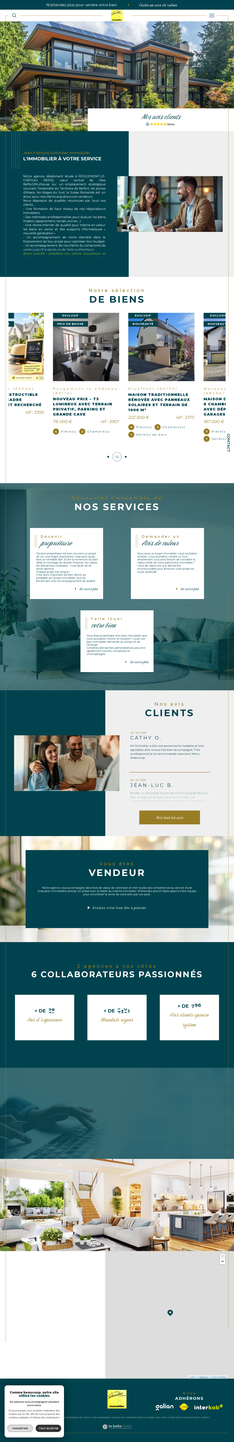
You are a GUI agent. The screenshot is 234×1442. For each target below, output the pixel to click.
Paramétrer (20, 1428)
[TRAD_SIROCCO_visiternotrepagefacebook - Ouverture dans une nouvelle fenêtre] (21, 1375)
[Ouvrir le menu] (211, 15)
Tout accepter (48, 1428)
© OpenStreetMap (218, 1381)
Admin (151, 1422)
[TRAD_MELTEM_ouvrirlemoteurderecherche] (14, 15)
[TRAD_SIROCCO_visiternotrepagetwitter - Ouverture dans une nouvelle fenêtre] (32, 1375)
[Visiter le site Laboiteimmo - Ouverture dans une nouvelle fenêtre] (117, 1435)
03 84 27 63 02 (33, 1300)
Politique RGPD (191, 1422)
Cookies (205, 1422)
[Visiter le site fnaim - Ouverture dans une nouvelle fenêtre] (184, 1411)
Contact (228, 443)
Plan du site (118, 1422)
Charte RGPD (174, 1422)
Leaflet (192, 1381)
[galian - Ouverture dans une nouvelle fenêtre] (164, 1411)
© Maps (203, 1381)
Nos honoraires (101, 1422)
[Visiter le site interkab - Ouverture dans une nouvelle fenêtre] (208, 1411)
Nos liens (161, 1422)
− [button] (222, 1265)
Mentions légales (136, 1422)
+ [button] (222, 1260)
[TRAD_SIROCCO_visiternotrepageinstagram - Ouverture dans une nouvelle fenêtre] (44, 1375)
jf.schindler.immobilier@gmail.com (50, 1312)
